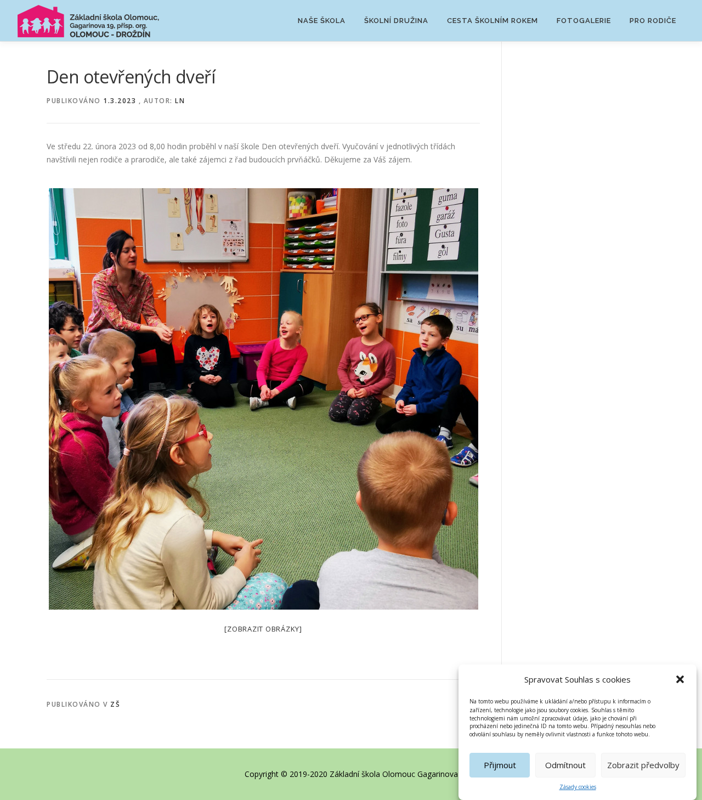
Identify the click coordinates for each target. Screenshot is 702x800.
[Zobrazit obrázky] (263, 629)
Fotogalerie (584, 20)
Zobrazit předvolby (643, 764)
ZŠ (115, 704)
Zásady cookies (577, 787)
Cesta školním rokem (492, 20)
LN (180, 100)
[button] (680, 679)
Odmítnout (565, 764)
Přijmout (500, 764)
